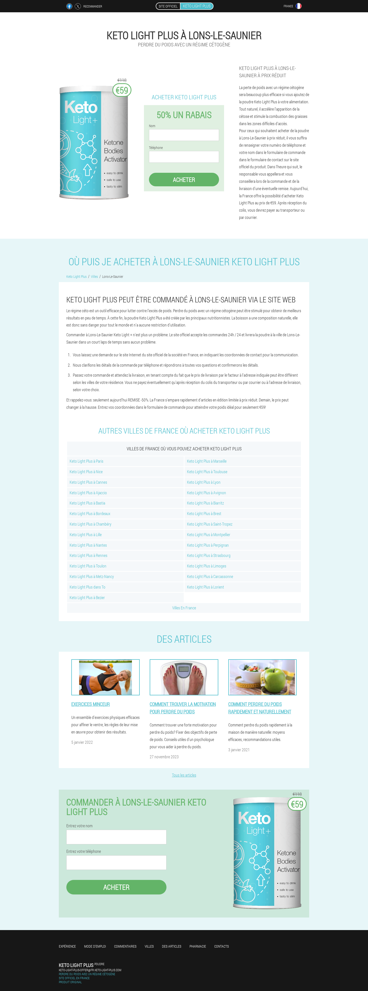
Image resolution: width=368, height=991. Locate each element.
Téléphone (156, 147)
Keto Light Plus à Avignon (206, 492)
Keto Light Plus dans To (87, 587)
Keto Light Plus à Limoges (206, 565)
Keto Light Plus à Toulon (88, 565)
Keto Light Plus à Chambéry (90, 524)
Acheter (184, 180)
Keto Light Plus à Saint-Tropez (209, 524)
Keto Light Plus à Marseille (207, 461)
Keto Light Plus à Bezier (87, 597)
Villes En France (184, 607)
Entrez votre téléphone (83, 851)
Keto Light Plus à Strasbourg (209, 555)
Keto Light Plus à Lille (86, 534)
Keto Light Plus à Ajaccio (88, 492)
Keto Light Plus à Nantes (88, 545)
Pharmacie (198, 946)
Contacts (221, 946)
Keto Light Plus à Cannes (88, 482)
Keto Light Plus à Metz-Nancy (92, 576)
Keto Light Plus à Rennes (88, 555)
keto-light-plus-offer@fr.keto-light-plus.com (90, 970)
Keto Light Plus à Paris (86, 461)
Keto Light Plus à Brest (204, 513)
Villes (149, 946)
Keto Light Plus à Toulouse (207, 471)
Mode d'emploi (95, 946)
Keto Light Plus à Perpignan (208, 545)
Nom (152, 126)
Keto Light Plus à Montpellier (208, 534)
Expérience (67, 946)
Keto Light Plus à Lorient (205, 587)
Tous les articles (184, 775)
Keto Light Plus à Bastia (87, 503)
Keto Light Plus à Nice (86, 471)
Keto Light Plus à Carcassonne (210, 576)
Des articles (171, 946)
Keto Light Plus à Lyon (204, 482)
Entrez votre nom (79, 826)
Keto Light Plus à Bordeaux (90, 513)
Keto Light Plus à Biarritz (205, 503)
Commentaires (125, 946)
